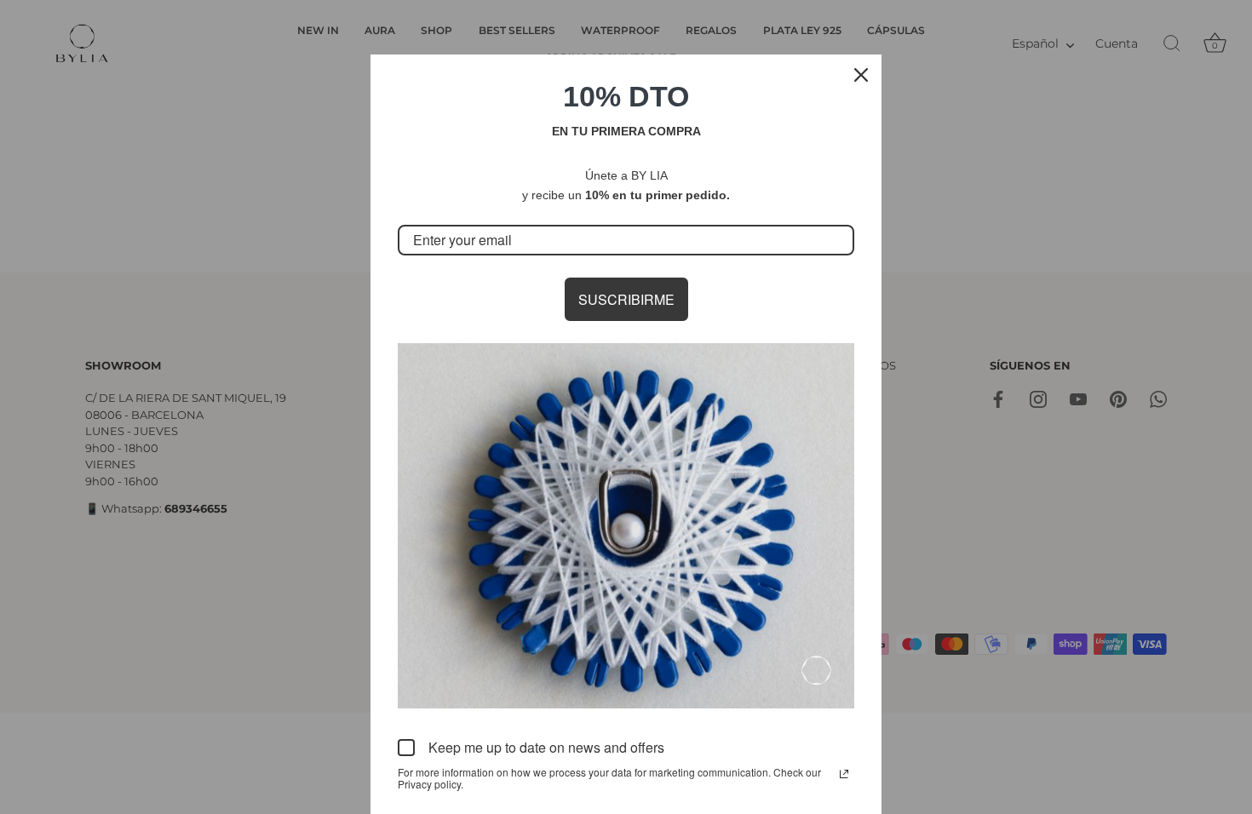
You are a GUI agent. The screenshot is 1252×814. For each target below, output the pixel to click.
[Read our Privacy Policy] (844, 774)
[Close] (861, 74)
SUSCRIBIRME (626, 299)
